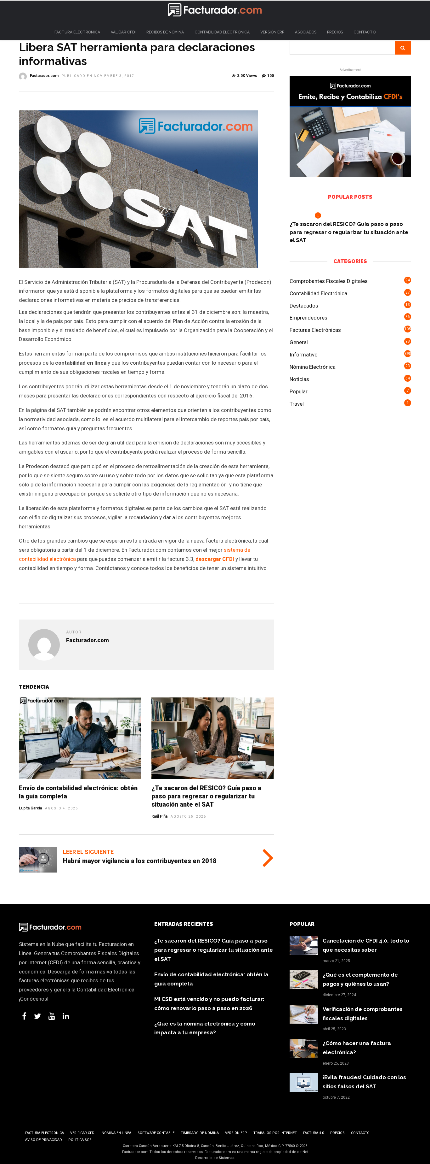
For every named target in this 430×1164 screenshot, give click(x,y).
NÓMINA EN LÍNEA (116, 1133)
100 (270, 75)
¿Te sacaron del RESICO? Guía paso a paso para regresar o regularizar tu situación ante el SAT (206, 796)
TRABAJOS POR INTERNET (275, 1133)
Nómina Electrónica (313, 367)
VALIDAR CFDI (123, 32)
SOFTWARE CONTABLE (156, 1133)
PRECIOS (335, 32)
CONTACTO (365, 32)
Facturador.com (44, 75)
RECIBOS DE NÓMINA (165, 32)
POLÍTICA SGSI (80, 1140)
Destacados (304, 306)
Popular (299, 391)
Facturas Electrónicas (315, 330)
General (299, 342)
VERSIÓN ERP (272, 32)
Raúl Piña (159, 816)
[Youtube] (51, 1016)
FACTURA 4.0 (313, 1133)
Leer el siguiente (88, 852)
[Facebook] (24, 1016)
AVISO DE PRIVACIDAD (43, 1140)
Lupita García (30, 808)
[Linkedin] (66, 1016)
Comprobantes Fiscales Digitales (329, 281)
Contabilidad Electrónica (318, 293)
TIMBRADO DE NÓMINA (200, 1133)
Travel (297, 404)
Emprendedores (308, 318)
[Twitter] (37, 1016)
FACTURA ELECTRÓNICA (77, 32)
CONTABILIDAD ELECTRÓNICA (222, 32)
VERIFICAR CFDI (82, 1133)
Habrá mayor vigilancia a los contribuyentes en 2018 (140, 861)
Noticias (299, 379)
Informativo (304, 354)
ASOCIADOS (305, 32)
